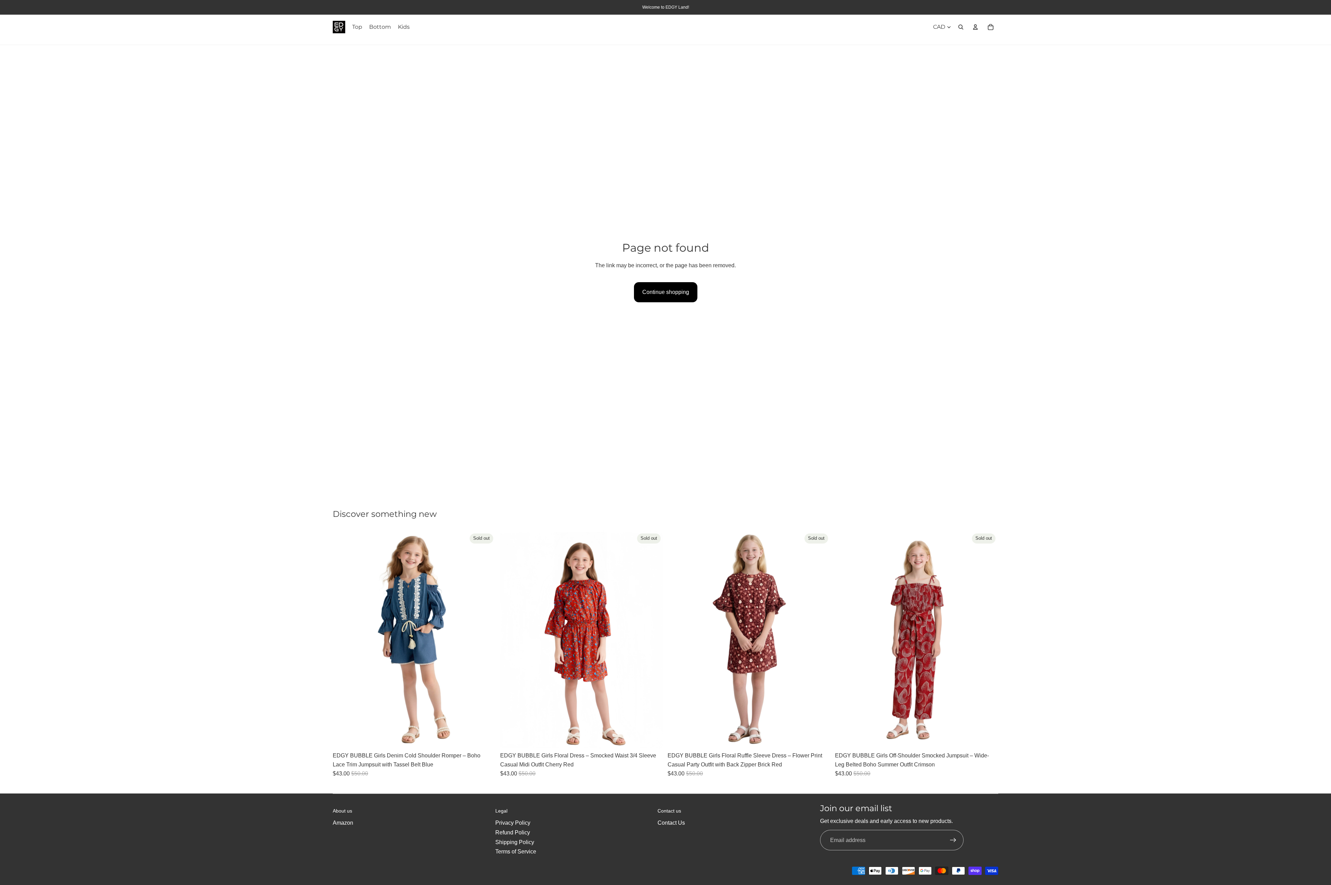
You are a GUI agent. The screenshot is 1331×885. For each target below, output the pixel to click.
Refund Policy (512, 832)
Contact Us (671, 823)
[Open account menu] (975, 27)
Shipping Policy (514, 842)
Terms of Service (515, 851)
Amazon (343, 823)
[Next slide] (485, 639)
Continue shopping (665, 292)
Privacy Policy (512, 823)
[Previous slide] (343, 639)
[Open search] (960, 27)
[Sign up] (953, 840)
